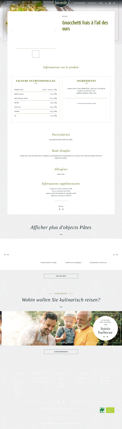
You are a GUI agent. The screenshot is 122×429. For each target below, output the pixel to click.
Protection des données (72, 423)
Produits (36, 2)
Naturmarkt (80, 3)
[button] (12, 31)
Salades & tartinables (17, 381)
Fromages (17, 389)
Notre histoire (11, 3)
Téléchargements (104, 377)
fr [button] (114, 3)
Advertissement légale (59, 423)
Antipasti (17, 378)
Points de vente (105, 380)
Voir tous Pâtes (61, 276)
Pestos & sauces (17, 384)
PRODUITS (17, 373)
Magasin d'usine (105, 383)
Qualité (26, 2)
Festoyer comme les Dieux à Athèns (39, 378)
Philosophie (61, 378)
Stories (83, 384)
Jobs (101, 3)
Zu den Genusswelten (61, 352)
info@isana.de (69, 413)
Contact (92, 3)
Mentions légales (47, 423)
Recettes (83, 381)
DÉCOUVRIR (83, 373)
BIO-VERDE (61, 373)
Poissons (17, 395)
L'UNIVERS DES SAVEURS (39, 373)
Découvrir (48, 2)
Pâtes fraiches (17, 387)
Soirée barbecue (39, 381)
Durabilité (61, 387)
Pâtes (65, 16)
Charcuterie (17, 392)
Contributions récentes (83, 378)
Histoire (61, 381)
